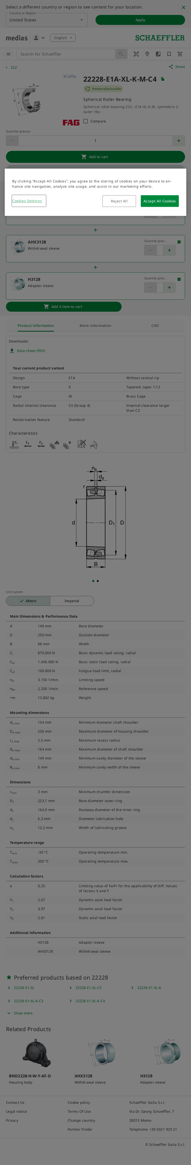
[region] (95, 192)
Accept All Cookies (159, 201)
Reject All (119, 201)
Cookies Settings (27, 200)
